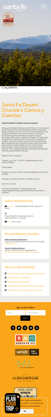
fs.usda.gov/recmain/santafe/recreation (21, 252)
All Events (10, 87)
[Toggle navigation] (43, 6)
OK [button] (25, 411)
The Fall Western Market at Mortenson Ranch (25, 286)
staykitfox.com (11, 243)
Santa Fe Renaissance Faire (18, 282)
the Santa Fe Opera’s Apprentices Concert (25, 290)
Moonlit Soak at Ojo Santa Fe (19, 278)
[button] (41, 406)
